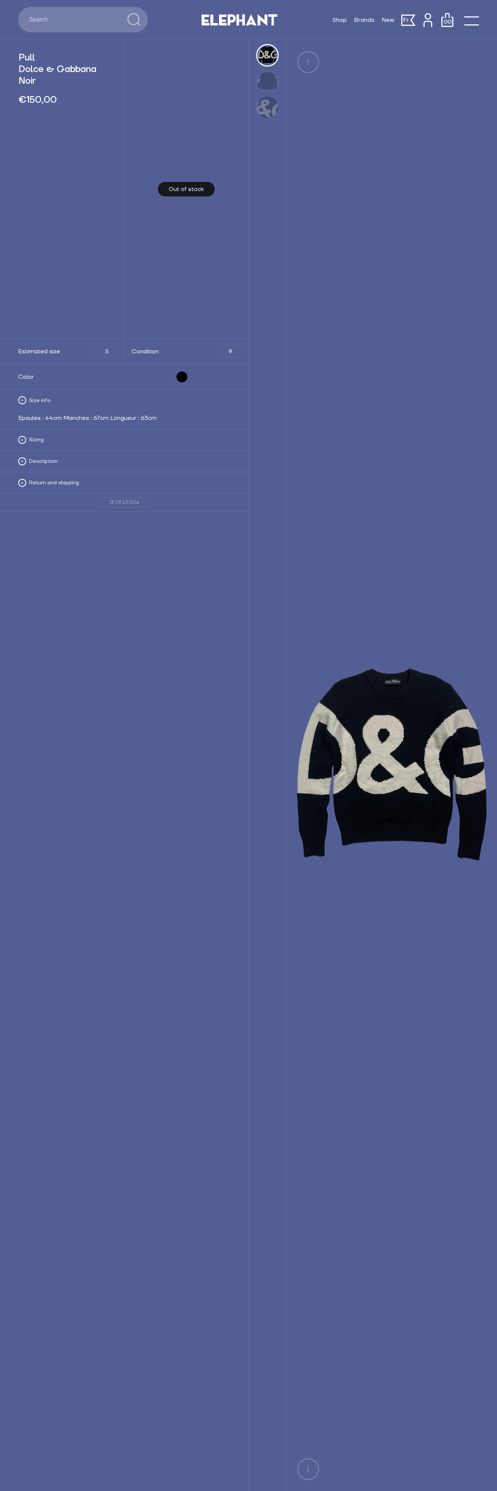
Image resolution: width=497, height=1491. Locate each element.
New (388, 20)
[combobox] (72, 19)
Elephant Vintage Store (239, 20)
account (427, 20)
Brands (364, 20)
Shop (340, 20)
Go (133, 19)
